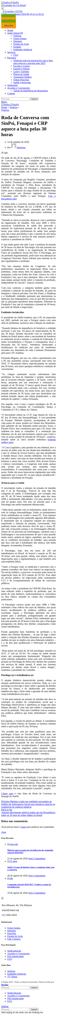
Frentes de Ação (21, 44)
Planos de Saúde (21, 74)
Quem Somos (19, 38)
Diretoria (17, 41)
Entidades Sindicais (22, 49)
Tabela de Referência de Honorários (30, 90)
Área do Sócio (8, 25)
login (23, 827)
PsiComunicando (15, 956)
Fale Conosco (14, 939)
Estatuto (17, 46)
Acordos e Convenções (18, 953)
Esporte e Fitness (21, 68)
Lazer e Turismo (21, 71)
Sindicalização (14, 951)
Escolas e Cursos (21, 66)
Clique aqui (7, 793)
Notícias (17, 35)
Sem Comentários (36, 858)
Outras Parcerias (21, 79)
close (3, 832)
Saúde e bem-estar (22, 82)
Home (4, 107)
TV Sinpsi (12, 976)
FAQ (15, 55)
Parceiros (11, 933)
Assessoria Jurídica (22, 77)
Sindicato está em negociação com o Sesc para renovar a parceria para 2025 (33, 62)
